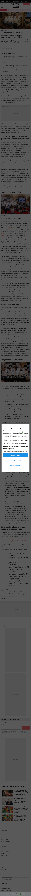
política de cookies (15, 443)
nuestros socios (21, 430)
